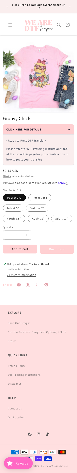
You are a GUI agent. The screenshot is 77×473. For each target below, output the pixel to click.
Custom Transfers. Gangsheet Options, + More (37, 332)
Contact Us (15, 408)
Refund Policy (16, 366)
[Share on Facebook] (19, 284)
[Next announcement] (69, 6)
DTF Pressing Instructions (24, 374)
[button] (10, 25)
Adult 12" (61, 218)
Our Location (16, 417)
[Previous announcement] (7, 6)
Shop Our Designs (19, 323)
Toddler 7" (37, 208)
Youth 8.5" (14, 218)
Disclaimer (14, 383)
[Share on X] (28, 284)
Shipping (7, 176)
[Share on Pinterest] (37, 284)
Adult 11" (38, 218)
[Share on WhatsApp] (46, 284)
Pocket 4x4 (40, 197)
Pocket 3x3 (14, 197)
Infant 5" (13, 208)
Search (12, 341)
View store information (21, 275)
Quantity (8, 227)
